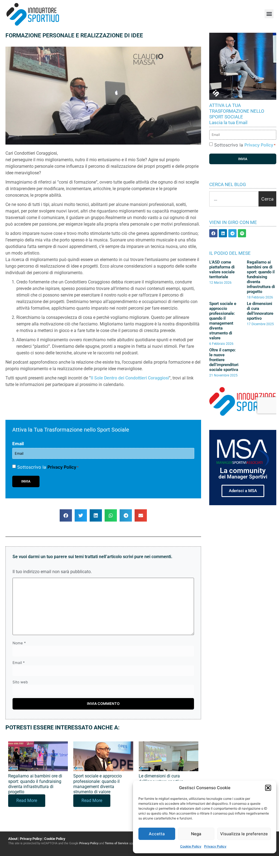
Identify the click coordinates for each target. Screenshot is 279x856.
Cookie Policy (190, 846)
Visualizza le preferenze (244, 833)
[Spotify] (242, 233)
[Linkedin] (223, 233)
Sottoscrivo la (48, 467)
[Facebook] (213, 233)
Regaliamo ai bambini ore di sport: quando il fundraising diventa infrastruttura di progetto (35, 783)
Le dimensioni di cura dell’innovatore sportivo (161, 778)
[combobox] (234, 198)
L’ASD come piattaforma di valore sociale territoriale (222, 269)
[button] (268, 788)
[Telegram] (232, 233)
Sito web (20, 682)
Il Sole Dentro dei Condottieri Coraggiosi (130, 378)
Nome (19, 643)
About (12, 839)
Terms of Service (116, 843)
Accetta (157, 833)
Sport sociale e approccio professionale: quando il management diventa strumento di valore (97, 783)
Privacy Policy (215, 846)
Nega (196, 833)
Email (18, 443)
